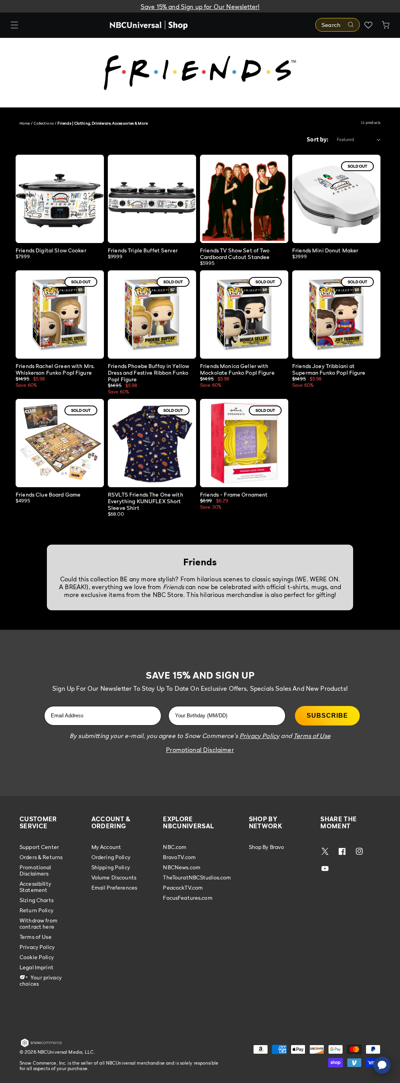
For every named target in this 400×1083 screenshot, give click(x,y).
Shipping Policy (110, 867)
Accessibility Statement (35, 886)
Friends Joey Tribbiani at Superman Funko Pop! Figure (329, 369)
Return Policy (37, 910)
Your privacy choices (41, 980)
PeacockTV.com (183, 887)
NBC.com (174, 847)
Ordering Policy (110, 857)
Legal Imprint (37, 967)
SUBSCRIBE (327, 715)
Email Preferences (114, 887)
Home (25, 123)
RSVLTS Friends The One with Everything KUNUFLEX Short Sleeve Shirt (145, 501)
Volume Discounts (113, 877)
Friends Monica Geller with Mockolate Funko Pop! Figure (237, 369)
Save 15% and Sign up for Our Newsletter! (200, 7)
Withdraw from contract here (38, 923)
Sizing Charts (37, 900)
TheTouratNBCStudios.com (197, 877)
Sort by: (318, 139)
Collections (44, 123)
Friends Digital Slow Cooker (51, 250)
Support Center (39, 847)
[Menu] (14, 25)
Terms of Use (36, 936)
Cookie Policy (37, 957)
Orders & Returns (41, 857)
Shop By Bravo (266, 847)
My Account (106, 847)
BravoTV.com (179, 857)
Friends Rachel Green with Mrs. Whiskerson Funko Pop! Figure (55, 369)
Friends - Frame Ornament (234, 494)
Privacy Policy (37, 947)
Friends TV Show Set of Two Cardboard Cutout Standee (235, 253)
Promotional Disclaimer (200, 750)
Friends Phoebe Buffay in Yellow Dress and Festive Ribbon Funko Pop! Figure (148, 372)
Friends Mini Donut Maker (325, 250)
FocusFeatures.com (187, 897)
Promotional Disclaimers (35, 870)
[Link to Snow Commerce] (41, 1045)
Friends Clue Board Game (48, 494)
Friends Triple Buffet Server (143, 250)
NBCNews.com (181, 867)
